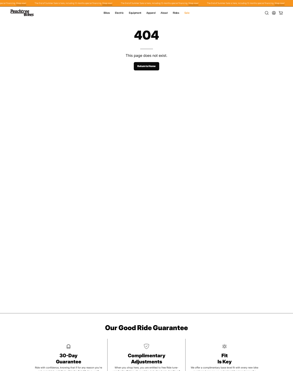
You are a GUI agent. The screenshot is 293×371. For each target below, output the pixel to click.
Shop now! (18, 3)
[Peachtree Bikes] (22, 12)
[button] (266, 12)
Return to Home (146, 66)
